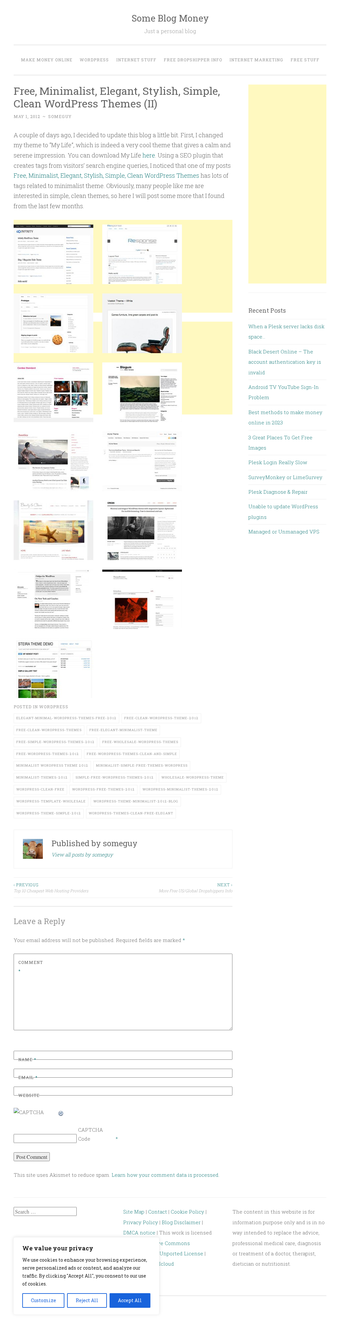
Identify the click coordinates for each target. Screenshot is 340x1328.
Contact (158, 1211)
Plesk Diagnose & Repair (277, 491)
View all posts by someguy (82, 854)
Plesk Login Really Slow (277, 462)
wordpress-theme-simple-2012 (48, 813)
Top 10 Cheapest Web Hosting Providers (51, 887)
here (148, 155)
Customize (43, 1300)
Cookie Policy (187, 1211)
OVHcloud (161, 1263)
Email (28, 1077)
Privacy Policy (140, 1222)
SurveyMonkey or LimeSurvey (285, 477)
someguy (60, 116)
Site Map (133, 1211)
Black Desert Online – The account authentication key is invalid (284, 362)
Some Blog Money (170, 18)
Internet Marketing (256, 59)
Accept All (130, 1300)
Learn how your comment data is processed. (165, 1174)
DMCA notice (139, 1232)
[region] (86, 1276)
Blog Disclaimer (181, 1222)
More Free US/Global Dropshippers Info (195, 887)
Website (29, 1095)
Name (27, 1059)
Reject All (87, 1300)
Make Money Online (46, 59)
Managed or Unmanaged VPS (283, 531)
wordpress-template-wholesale (51, 801)
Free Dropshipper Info (193, 59)
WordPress (94, 59)
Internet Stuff (136, 59)
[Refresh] (61, 1112)
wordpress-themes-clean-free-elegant (131, 813)
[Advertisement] (123, 473)
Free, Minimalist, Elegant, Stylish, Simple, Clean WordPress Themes (106, 175)
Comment (30, 967)
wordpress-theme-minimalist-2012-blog (135, 801)
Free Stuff (305, 59)
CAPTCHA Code (90, 1134)
